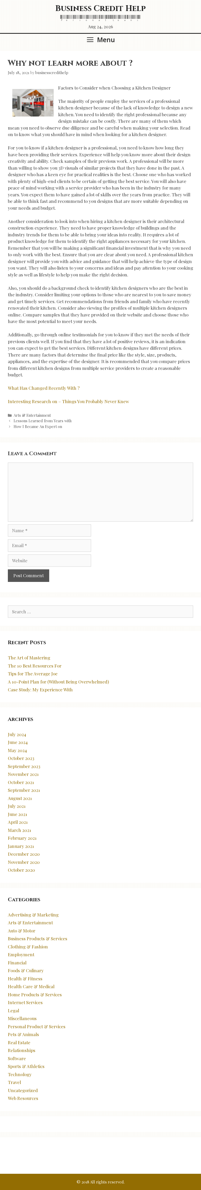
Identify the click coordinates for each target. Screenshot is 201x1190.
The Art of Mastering (29, 657)
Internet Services (25, 1002)
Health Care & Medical (31, 986)
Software (17, 1058)
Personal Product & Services (36, 1026)
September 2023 (24, 766)
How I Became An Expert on (38, 426)
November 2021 (23, 774)
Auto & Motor (21, 930)
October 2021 (21, 782)
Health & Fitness (25, 978)
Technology (20, 1074)
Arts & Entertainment (32, 415)
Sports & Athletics (26, 1066)
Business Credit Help (100, 8)
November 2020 (24, 862)
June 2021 (17, 814)
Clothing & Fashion (28, 946)
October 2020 (21, 870)
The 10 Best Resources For (35, 666)
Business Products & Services (37, 938)
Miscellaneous (22, 1018)
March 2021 (19, 830)
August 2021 (20, 798)
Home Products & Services (35, 994)
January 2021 (21, 846)
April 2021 (18, 822)
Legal (13, 1010)
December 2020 (24, 854)
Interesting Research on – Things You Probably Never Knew (68, 401)
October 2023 (21, 758)
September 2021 (24, 790)
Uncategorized (23, 1090)
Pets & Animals (23, 1034)
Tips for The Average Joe (33, 673)
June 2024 (18, 742)
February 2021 (22, 838)
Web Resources (23, 1098)
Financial (17, 962)
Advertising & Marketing (33, 914)
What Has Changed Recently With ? (44, 388)
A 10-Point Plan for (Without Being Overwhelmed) (58, 682)
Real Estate (19, 1042)
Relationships (21, 1050)
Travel (14, 1082)
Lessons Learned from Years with (42, 420)
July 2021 (17, 806)
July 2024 (17, 734)
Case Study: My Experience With (40, 689)
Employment (21, 954)
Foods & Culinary (26, 970)
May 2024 (17, 750)
